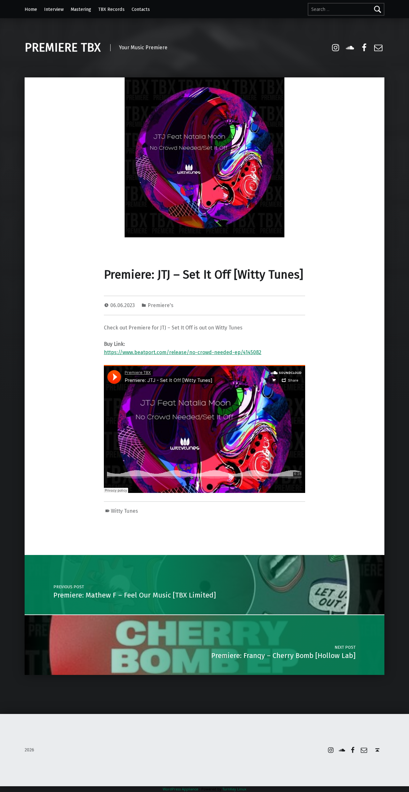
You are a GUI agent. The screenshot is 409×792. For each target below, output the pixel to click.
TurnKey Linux (234, 789)
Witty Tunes (124, 511)
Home (31, 9)
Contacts (141, 9)
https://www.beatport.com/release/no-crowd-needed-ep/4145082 (182, 352)
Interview (54, 9)
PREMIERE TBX (63, 48)
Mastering (81, 9)
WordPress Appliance (180, 789)
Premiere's (161, 305)
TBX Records (111, 9)
